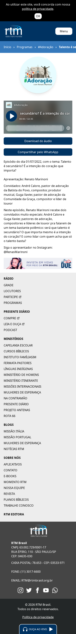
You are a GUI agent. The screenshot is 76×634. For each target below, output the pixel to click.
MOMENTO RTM (15, 482)
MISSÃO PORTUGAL (17, 437)
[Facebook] (37, 590)
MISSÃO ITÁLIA (14, 431)
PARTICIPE (11, 297)
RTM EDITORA (14, 514)
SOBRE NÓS (12, 458)
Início (7, 47)
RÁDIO (8, 279)
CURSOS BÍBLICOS (16, 351)
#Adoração (45, 47)
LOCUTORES (12, 291)
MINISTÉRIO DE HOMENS (21, 375)
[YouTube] (46, 590)
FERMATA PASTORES (18, 363)
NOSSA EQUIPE (14, 488)
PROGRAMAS (13, 303)
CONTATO (10, 470)
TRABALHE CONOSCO (19, 505)
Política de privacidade (38, 617)
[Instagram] (20, 590)
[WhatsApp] (55, 590)
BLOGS (9, 425)
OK (38, 16)
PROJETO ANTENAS (17, 410)
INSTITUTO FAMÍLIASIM (20, 357)
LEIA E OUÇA (12, 324)
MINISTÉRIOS (13, 339)
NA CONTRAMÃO (15, 398)
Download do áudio (38, 141)
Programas (24, 47)
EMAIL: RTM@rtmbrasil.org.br (32, 580)
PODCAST (10, 330)
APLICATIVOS (13, 464)
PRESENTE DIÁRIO (17, 312)
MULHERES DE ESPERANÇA (22, 392)
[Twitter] (29, 590)
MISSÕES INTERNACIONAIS (22, 386)
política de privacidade (37, 9)
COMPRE (10, 318)
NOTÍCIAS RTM (14, 449)
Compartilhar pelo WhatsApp (38, 152)
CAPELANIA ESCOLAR (18, 345)
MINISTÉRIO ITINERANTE (21, 381)
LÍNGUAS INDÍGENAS (18, 369)
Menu (64, 31)
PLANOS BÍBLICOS (16, 500)
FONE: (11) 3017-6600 (26, 572)
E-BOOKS (10, 476)
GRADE (8, 285)
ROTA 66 (9, 416)
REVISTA (9, 494)
